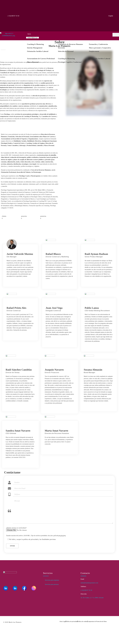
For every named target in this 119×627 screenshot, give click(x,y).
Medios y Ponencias (33, 66)
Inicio (29, 34)
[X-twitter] (15, 593)
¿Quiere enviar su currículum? (16, 528)
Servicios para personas (52, 584)
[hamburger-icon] (115, 35)
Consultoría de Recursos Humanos (70, 44)
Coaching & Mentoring (35, 44)
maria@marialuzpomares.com (89, 583)
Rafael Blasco (53, 253)
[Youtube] (5, 593)
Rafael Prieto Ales (16, 307)
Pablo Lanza (92, 307)
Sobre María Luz (32, 37)
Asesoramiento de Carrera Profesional (41, 58)
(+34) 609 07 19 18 (13, 16)
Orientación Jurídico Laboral (37, 51)
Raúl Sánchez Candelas (19, 369)
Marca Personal (32, 62)
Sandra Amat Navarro (18, 430)
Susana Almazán (93, 369)
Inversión (61, 48)
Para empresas (32, 41)
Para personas (32, 55)
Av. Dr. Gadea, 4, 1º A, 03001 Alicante (92, 597)
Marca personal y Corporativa (100, 48)
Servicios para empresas (52, 580)
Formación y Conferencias (98, 44)
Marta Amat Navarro (56, 430)
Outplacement (94, 51)
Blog (29, 70)
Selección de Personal (65, 51)
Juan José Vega (54, 307)
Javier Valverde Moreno (20, 253)
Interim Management (34, 48)
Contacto (30, 74)
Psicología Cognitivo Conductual (69, 62)
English (110, 16)
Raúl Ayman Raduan (96, 253)
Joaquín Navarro (54, 369)
